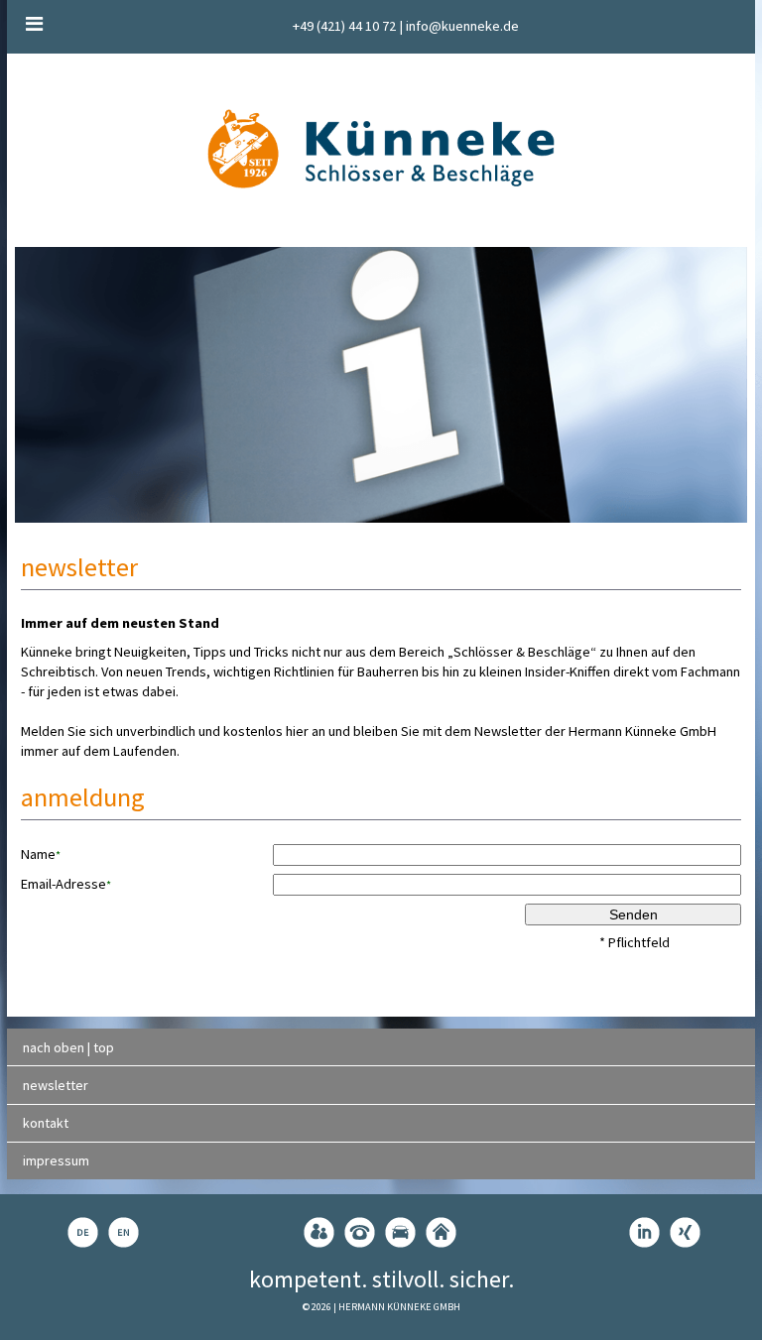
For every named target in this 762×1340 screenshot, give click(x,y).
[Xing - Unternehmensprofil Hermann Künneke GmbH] (685, 1232)
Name (41, 854)
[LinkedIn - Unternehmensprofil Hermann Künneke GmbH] (644, 1232)
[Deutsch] (82, 1232)
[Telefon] (359, 1232)
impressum (56, 1160)
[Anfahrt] (400, 1232)
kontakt (45, 1123)
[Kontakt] (319, 1232)
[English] (123, 1232)
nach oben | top (68, 1047)
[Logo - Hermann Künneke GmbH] (380, 148)
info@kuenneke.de (462, 26)
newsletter (55, 1085)
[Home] (441, 1232)
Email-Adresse (66, 884)
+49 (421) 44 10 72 (344, 26)
